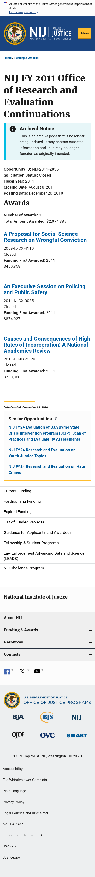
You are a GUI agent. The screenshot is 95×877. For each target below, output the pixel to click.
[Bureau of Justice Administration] (18, 720)
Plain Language (14, 791)
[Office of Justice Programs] (15, 33)
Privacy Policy (13, 802)
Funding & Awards (26, 58)
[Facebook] (9, 673)
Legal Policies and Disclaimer (25, 813)
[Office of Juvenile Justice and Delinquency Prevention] (18, 739)
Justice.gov (12, 857)
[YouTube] (39, 673)
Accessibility (13, 769)
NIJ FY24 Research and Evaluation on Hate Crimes (47, 469)
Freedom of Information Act (24, 835)
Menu (85, 33)
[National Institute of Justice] (76, 720)
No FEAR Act (13, 824)
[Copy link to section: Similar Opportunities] (54, 418)
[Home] (50, 33)
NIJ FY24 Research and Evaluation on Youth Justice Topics (42, 453)
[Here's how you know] (47, 8)
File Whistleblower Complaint (25, 780)
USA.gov (9, 846)
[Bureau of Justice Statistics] (47, 723)
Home (8, 58)
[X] (24, 673)
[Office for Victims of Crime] (47, 738)
